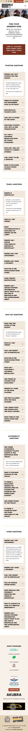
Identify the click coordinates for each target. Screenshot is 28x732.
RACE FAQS (11, 50)
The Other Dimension (17, 729)
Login (26, 1)
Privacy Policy (16, 727)
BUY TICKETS (19, 1)
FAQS (8, 48)
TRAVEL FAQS (16, 48)
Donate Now (14, 689)
